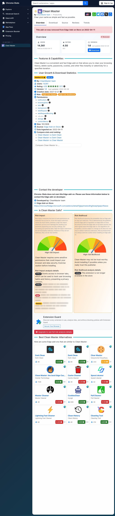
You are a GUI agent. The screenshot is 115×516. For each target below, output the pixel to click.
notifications (42, 100)
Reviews (75, 23)
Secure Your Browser (52, 326)
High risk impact (49, 94)
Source (65, 23)
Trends (87, 23)
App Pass (9, 27)
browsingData (43, 103)
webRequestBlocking (45, 113)
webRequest (42, 111)
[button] (106, 3)
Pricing (8, 36)
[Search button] (85, 3)
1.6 (46, 89)
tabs (39, 105)
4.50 (53, 86)
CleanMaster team (43, 15)
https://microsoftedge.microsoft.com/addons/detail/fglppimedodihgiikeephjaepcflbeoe (71, 206)
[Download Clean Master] (98, 46)
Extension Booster (13, 31)
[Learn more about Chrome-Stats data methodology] (63, 127)
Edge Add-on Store (52, 127)
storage (40, 119)
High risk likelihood (67, 94)
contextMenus (43, 121)
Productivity (57, 15)
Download (53, 23)
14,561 (45, 84)
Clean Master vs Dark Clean (49, 135)
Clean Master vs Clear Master (50, 140)
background (42, 108)
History (8, 42)
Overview (40, 23)
